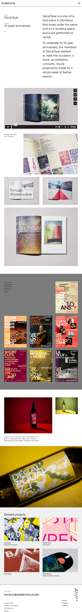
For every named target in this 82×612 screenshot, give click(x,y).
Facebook (65, 606)
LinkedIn (64, 600)
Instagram (65, 603)
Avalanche (8, 3)
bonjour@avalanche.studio (21, 595)
